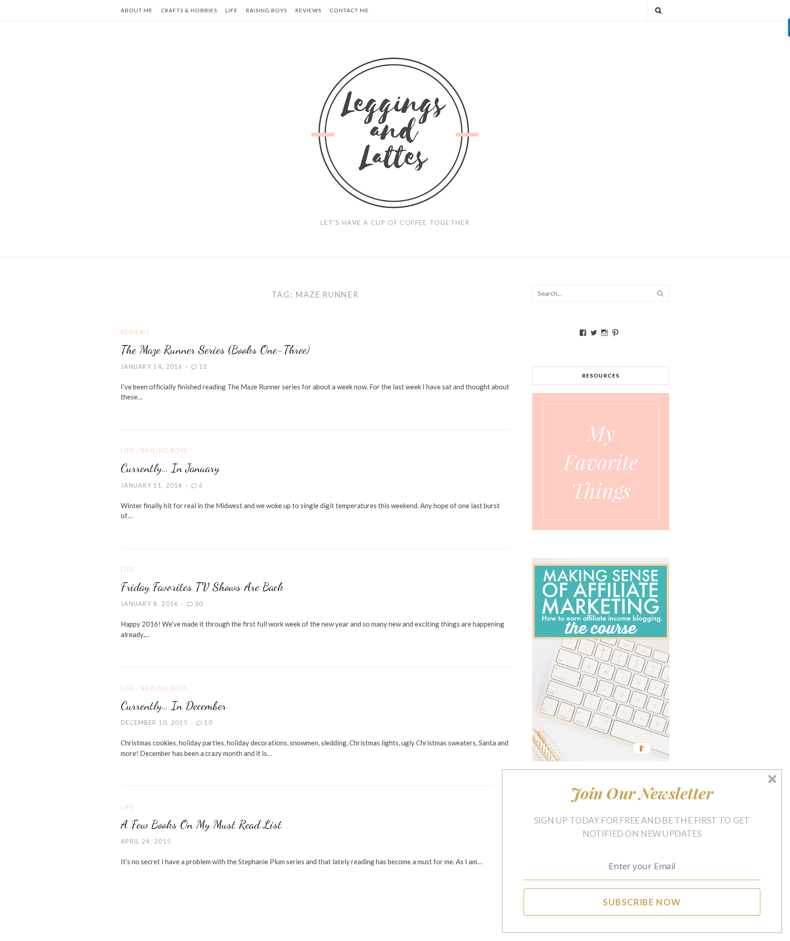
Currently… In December (173, 705)
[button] (642, 793)
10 (208, 722)
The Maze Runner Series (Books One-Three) (215, 349)
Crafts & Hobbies (189, 10)
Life (231, 10)
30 (199, 603)
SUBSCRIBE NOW (642, 902)
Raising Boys (266, 10)
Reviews (308, 10)
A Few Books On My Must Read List (201, 824)
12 (203, 366)
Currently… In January (170, 468)
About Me (137, 10)
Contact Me (349, 10)
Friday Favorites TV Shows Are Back (202, 586)
